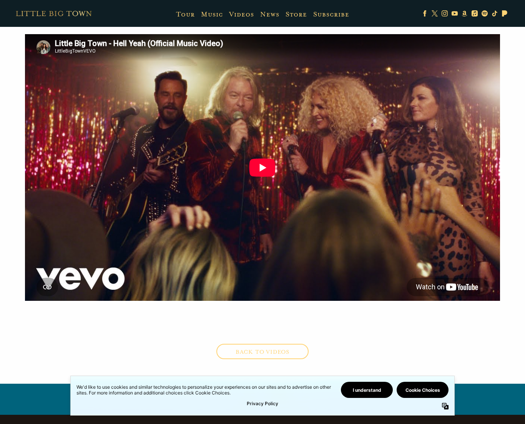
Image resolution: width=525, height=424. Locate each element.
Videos (241, 14)
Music (212, 14)
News (269, 14)
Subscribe (331, 14)
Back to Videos (262, 352)
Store (296, 14)
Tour (185, 14)
